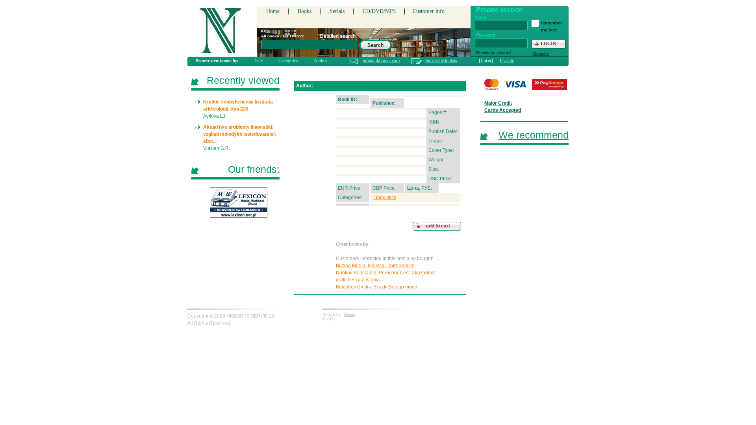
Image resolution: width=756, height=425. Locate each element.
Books (304, 11)
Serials (337, 11)
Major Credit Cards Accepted (502, 106)
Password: (486, 35)
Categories (288, 60)
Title (258, 60)
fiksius (349, 314)
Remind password (493, 52)
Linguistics (384, 197)
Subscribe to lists (441, 60)
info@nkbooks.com (381, 60)
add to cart (438, 226)
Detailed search (338, 36)
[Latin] (486, 60)
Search (375, 45)
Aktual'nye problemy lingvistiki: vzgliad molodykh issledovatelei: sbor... (239, 134)
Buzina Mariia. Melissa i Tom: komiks (375, 265)
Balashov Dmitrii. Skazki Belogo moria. (377, 287)
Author (320, 60)
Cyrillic (507, 60)
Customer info (429, 11)
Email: (481, 17)
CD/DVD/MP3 (379, 11)
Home (273, 11)
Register (541, 53)
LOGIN (548, 43)
